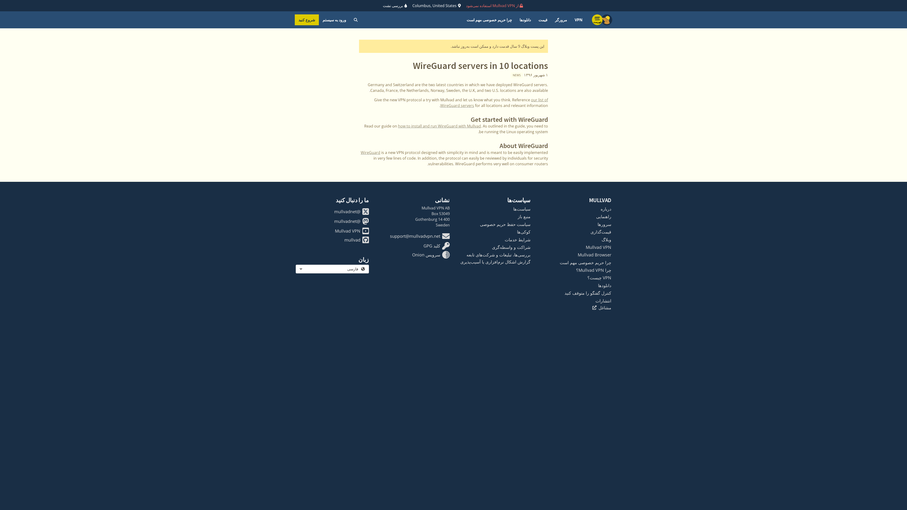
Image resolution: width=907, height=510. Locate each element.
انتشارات (603, 301)
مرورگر (561, 19)
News (517, 75)
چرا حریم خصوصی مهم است (489, 19)
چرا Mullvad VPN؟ (593, 270)
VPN (578, 19)
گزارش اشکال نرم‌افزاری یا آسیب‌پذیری (495, 262)
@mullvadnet (347, 211)
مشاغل (605, 307)
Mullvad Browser (594, 255)
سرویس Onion (426, 255)
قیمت (543, 19)
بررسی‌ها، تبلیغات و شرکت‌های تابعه (498, 255)
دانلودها (525, 19)
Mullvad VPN (598, 247)
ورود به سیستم (334, 19)
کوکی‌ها (524, 232)
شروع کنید (307, 19)
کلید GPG (432, 246)
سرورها (604, 224)
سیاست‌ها (522, 209)
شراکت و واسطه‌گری (511, 247)
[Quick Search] (355, 19)
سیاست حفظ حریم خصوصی (505, 224)
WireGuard (370, 152)
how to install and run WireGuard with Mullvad (439, 126)
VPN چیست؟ (599, 277)
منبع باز (524, 216)
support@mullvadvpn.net (415, 236)
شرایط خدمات (518, 239)
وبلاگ (606, 239)
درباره (606, 209)
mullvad (352, 240)
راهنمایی (603, 216)
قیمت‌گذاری (600, 232)
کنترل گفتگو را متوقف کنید (588, 293)
